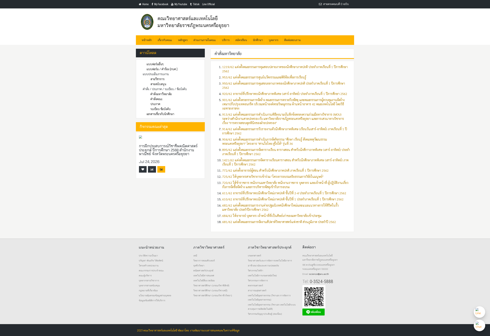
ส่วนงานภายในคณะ (205, 40)
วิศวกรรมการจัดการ (258, 280)
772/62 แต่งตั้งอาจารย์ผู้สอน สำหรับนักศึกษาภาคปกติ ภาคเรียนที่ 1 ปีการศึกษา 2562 (275, 170)
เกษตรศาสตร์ (254, 255)
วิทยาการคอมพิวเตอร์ (204, 260)
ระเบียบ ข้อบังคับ (160, 109)
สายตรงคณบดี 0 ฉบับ (335, 4)
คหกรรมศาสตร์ (255, 285)
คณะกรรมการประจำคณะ (151, 270)
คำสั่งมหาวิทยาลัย (161, 94)
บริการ (225, 40)
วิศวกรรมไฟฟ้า (255, 270)
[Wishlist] (143, 169)
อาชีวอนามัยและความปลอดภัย (263, 265)
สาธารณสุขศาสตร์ (257, 290)
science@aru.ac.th (319, 274)
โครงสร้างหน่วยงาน (148, 265)
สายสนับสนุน (158, 84)
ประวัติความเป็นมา (148, 255)
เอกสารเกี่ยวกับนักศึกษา (160, 114)
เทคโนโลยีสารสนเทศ (203, 275)
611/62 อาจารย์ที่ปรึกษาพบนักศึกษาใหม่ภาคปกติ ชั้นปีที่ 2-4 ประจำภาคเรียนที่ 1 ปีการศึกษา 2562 (284, 193)
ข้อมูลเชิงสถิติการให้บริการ (152, 300)
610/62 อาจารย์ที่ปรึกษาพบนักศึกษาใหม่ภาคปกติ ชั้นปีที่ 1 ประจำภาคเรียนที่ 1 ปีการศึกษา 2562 (283, 199)
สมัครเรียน (241, 40)
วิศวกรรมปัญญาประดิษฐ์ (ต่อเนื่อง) (265, 313)
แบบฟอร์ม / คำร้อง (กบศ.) (162, 69)
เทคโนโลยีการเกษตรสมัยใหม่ (262, 275)
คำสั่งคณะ (156, 99)
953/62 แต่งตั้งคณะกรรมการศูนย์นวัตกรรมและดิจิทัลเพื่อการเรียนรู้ (264, 77)
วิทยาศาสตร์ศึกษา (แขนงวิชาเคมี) (210, 290)
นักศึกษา (258, 40)
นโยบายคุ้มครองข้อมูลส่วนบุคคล (155, 295)
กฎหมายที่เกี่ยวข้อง (148, 290)
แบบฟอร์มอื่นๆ (155, 64)
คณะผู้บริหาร (145, 275)
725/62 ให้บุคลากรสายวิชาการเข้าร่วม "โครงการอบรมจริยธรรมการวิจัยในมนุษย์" (272, 177)
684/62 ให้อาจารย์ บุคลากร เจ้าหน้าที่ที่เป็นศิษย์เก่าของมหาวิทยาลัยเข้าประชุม (271, 216)
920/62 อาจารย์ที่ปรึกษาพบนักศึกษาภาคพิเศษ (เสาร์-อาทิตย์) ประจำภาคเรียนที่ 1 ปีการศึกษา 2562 (284, 94)
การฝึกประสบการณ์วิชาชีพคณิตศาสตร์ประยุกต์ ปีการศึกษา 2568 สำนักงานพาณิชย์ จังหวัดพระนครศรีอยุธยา (168, 150)
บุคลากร (273, 40)
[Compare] (152, 169)
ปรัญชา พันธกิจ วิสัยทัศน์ (151, 260)
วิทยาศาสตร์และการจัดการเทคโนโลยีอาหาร (270, 260)
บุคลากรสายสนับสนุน (149, 285)
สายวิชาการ (157, 79)
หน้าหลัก (147, 40)
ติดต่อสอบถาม (292, 40)
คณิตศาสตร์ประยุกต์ (203, 270)
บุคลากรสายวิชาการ (149, 280)
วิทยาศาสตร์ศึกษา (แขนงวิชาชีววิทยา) (212, 295)
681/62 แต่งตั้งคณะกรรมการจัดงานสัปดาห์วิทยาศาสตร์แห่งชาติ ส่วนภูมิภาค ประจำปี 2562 (279, 222)
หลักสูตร (183, 40)
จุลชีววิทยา (198, 265)
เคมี (195, 255)
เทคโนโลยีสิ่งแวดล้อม (204, 280)
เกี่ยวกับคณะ (165, 40)
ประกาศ (155, 104)
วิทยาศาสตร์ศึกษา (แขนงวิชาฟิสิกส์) (211, 285)
